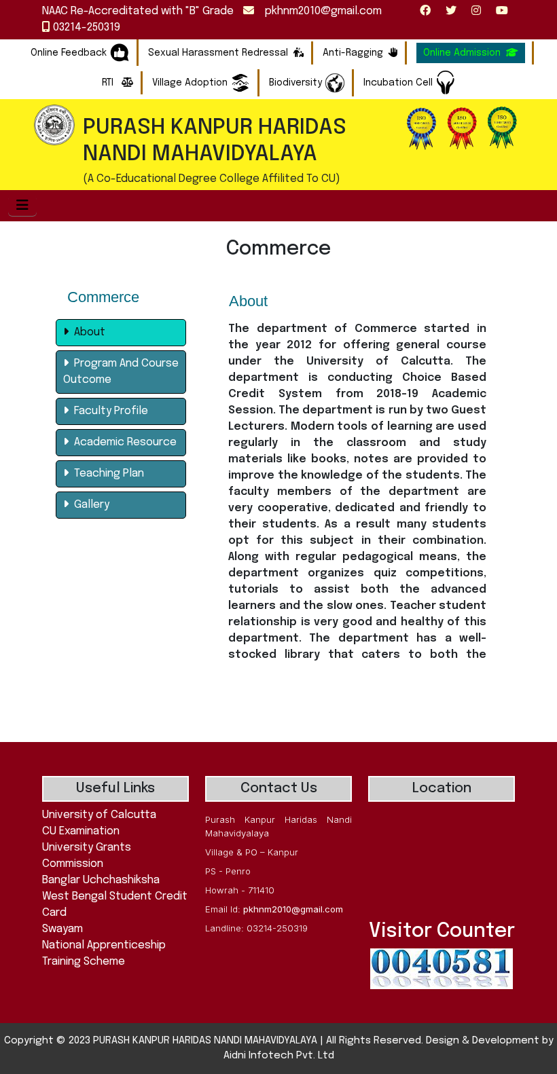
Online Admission (462, 53)
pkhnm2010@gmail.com (318, 11)
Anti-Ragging (353, 53)
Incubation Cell (399, 83)
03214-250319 (85, 27)
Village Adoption (191, 83)
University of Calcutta (99, 815)
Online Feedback (69, 53)
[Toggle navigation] (22, 206)
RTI (109, 83)
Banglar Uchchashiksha (101, 880)
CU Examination (81, 831)
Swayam (62, 929)
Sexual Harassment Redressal (218, 53)
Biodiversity (297, 83)
